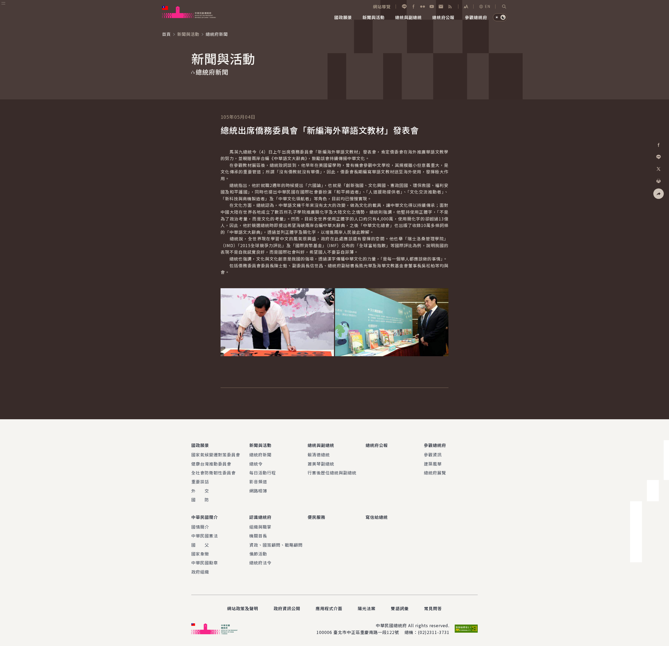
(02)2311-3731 (433, 632)
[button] (504, 6)
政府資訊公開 (287, 608)
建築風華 (433, 464)
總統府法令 (260, 562)
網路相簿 (258, 491)
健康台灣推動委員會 (211, 464)
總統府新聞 (260, 454)
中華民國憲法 (204, 535)
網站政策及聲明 (242, 608)
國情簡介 (200, 527)
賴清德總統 (319, 454)
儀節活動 (258, 554)
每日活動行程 (262, 472)
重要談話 (200, 481)
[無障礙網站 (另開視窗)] (466, 629)
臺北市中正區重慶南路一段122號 (366, 632)
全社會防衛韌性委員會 (213, 472)
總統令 (256, 464)
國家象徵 (200, 554)
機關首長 (258, 535)
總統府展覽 (435, 472)
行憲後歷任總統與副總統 (332, 472)
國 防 (200, 499)
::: (3, 3)
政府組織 (200, 572)
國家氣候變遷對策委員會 (215, 454)
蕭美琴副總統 (321, 464)
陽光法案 (367, 608)
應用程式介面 (329, 608)
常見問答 (433, 608)
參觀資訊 (433, 454)
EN (487, 6)
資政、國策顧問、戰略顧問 (276, 545)
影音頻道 (258, 481)
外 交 (200, 491)
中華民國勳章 (204, 562)
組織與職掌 (260, 527)
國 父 (200, 545)
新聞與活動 (188, 34)
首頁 (166, 34)
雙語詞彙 (400, 608)
